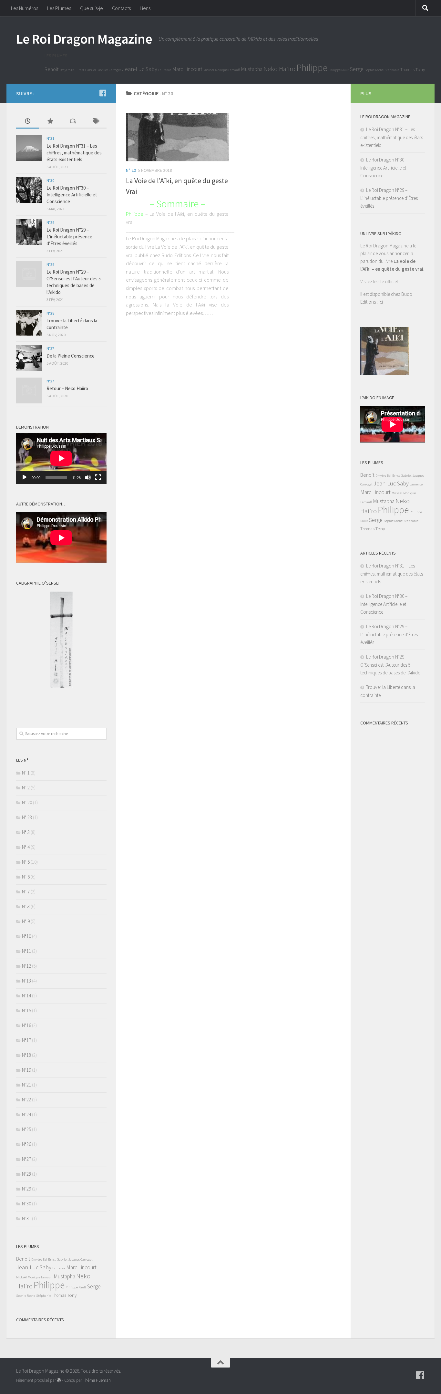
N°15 (26, 1010)
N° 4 (26, 847)
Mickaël (208, 70)
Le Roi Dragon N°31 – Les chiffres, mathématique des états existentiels (74, 152)
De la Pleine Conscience (70, 356)
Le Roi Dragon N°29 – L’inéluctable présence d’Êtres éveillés (69, 236)
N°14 (26, 996)
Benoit (52, 69)
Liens (145, 8)
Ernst (80, 70)
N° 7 (26, 892)
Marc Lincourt (187, 69)
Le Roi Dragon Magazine (84, 38)
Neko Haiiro (279, 68)
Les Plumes (59, 8)
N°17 (26, 1040)
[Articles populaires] (50, 122)
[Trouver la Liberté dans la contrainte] (29, 323)
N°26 (26, 1144)
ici (381, 302)
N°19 (26, 1070)
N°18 (26, 1055)
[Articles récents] (27, 122)
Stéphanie (392, 70)
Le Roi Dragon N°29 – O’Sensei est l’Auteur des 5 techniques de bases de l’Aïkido (390, 665)
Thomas (407, 69)
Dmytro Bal (68, 70)
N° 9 (26, 921)
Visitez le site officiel (379, 281)
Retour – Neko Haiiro (67, 388)
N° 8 (26, 906)
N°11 (26, 951)
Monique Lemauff (227, 70)
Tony (420, 69)
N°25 (26, 1129)
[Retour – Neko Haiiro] (29, 390)
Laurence (164, 70)
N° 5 (26, 862)
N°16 (26, 1025)
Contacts (121, 8)
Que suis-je (91, 8)
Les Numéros (24, 8)
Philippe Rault (338, 70)
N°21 (26, 1085)
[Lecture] (24, 477)
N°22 (26, 1100)
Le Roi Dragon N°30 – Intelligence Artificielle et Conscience (71, 194)
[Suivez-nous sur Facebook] (103, 93)
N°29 (50, 222)
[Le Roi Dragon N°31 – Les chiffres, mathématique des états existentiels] (29, 148)
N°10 (26, 936)
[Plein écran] (98, 477)
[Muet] (88, 477)
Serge (357, 69)
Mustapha (251, 69)
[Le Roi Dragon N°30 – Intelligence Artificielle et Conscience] (29, 190)
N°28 (50, 313)
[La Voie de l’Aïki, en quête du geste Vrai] (177, 137)
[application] (61, 458)
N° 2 (26, 788)
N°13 (26, 981)
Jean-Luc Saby (139, 69)
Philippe (311, 68)
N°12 (26, 966)
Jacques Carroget (109, 70)
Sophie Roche (374, 70)
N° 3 (26, 832)
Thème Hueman (97, 1380)
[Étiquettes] (95, 122)
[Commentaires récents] (72, 122)
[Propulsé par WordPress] (59, 1380)
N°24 (26, 1114)
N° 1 (26, 773)
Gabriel (90, 70)
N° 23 (27, 817)
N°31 (50, 138)
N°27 (50, 348)
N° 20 (131, 170)
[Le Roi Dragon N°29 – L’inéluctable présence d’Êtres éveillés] (29, 232)
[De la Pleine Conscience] (29, 358)
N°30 (50, 180)
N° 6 (26, 877)
